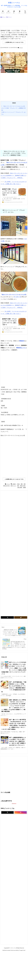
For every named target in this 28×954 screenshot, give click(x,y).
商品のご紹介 (22, 485)
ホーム (3, 17)
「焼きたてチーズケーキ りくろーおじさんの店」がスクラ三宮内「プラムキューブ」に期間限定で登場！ (13, 108)
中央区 (18, 484)
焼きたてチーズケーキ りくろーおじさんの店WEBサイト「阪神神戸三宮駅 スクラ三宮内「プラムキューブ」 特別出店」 (14, 175)
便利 (24, 484)
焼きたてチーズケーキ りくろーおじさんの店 (14, 294)
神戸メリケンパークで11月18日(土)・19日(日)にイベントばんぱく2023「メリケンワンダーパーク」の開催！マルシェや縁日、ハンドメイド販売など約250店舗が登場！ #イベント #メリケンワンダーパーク (13, 668)
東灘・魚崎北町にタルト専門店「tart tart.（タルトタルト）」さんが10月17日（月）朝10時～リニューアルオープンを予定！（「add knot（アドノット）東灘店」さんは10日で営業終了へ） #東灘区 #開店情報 (13, 705)
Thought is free (22, 950)
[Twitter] (7, 617)
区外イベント (13, 485)
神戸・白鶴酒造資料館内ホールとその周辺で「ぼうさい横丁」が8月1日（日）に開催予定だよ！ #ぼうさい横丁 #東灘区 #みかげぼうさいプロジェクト (17, 741)
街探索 (24, 487)
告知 (18, 485)
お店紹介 (14, 484)
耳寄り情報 (19, 487)
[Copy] (20, 617)
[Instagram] (20, 812)
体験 (22, 484)
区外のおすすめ (6, 485)
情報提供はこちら (21, 347)
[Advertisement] (15, 22)
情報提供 (21, 341)
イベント (10, 17)
